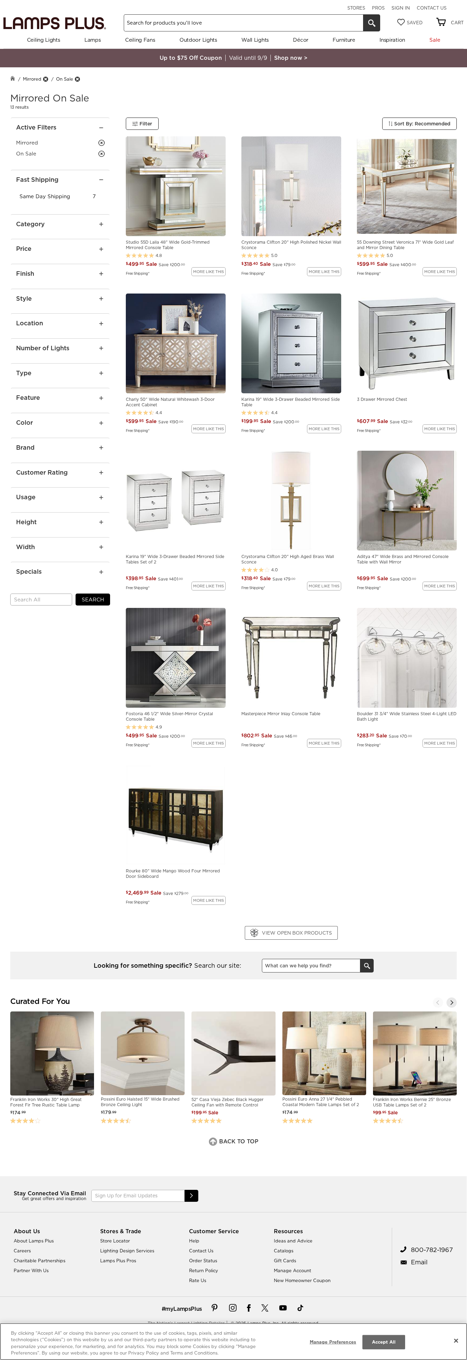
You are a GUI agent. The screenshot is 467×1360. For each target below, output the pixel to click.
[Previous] (438, 1002)
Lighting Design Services (127, 1251)
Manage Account (292, 1270)
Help (194, 1241)
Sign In (400, 7)
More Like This (208, 271)
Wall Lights (255, 39)
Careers (22, 1251)
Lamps (92, 39)
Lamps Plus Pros (118, 1260)
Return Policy (203, 1270)
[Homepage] (12, 79)
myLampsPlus (183, 1309)
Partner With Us (31, 1270)
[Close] (456, 1340)
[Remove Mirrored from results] (45, 79)
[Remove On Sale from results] (77, 79)
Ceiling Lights (43, 39)
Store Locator (115, 1241)
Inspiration (392, 39)
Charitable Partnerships (39, 1260)
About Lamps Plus (34, 1241)
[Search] (371, 22)
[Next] (451, 1002)
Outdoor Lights (198, 39)
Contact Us (431, 8)
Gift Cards (285, 1260)
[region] (233, 1341)
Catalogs (283, 1251)
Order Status (203, 1260)
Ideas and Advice (293, 1241)
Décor (300, 39)
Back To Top (237, 1141)
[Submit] (191, 1196)
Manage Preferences (333, 1342)
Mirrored (32, 79)
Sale (434, 39)
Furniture (344, 39)
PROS (378, 8)
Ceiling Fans (140, 39)
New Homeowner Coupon (302, 1280)
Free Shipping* (137, 273)
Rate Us (197, 1280)
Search (93, 599)
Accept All (384, 1342)
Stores (356, 8)
